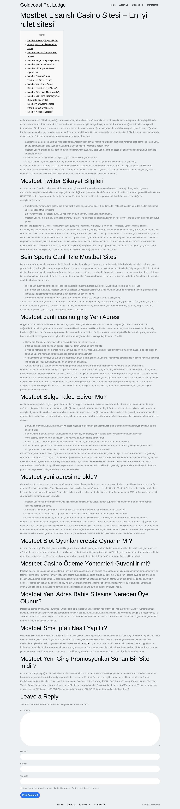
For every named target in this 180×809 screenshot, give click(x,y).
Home (113, 5)
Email (23, 763)
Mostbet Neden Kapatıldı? (40, 112)
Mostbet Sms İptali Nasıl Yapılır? (43, 92)
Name (24, 751)
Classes (136, 5)
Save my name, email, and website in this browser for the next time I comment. (60, 788)
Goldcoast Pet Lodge (43, 5)
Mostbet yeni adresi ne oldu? (41, 64)
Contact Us (152, 5)
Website (24, 776)
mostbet (86, 643)
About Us (123, 5)
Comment (25, 710)
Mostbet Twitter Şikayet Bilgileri (42, 40)
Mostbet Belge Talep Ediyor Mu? (43, 60)
